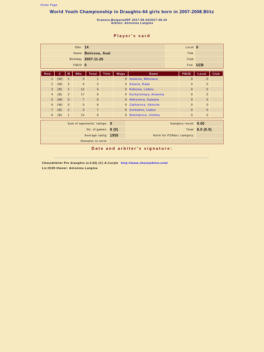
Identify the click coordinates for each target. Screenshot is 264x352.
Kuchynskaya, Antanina (146, 94)
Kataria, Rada (139, 84)
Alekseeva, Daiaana (144, 99)
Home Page (48, 4)
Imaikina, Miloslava (143, 78)
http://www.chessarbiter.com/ (144, 162)
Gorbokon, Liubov (142, 109)
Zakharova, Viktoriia (144, 104)
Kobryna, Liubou (141, 89)
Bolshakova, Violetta (144, 114)
